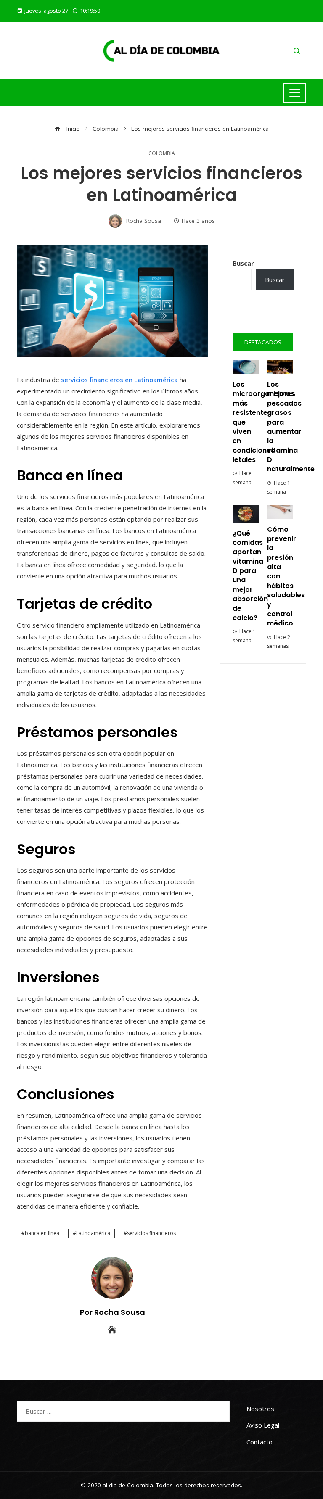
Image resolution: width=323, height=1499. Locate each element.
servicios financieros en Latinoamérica (119, 379)
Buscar (243, 263)
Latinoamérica (93, 1233)
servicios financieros (151, 1233)
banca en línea (42, 1233)
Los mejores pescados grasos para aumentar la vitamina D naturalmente (291, 427)
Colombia (161, 153)
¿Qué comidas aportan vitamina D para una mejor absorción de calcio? (250, 575)
